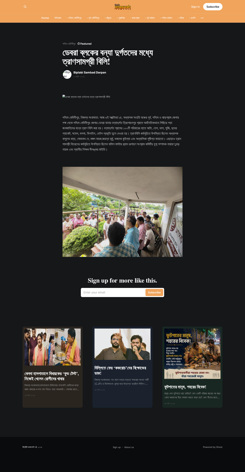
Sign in (195, 6)
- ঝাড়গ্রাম (135, 17)
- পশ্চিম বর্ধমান (166, 17)
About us (129, 447)
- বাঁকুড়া (107, 17)
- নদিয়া (181, 17)
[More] (202, 17)
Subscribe (212, 6)
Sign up (117, 447)
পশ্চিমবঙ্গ (57, 17)
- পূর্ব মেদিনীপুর (93, 17)
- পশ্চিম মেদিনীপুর (73, 17)
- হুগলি (192, 17)
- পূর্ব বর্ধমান (150, 17)
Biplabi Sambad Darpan (90, 72)
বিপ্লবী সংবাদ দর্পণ (28, 447)
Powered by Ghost (212, 447)
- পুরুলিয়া (121, 17)
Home (45, 17)
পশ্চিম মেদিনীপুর (68, 43)
